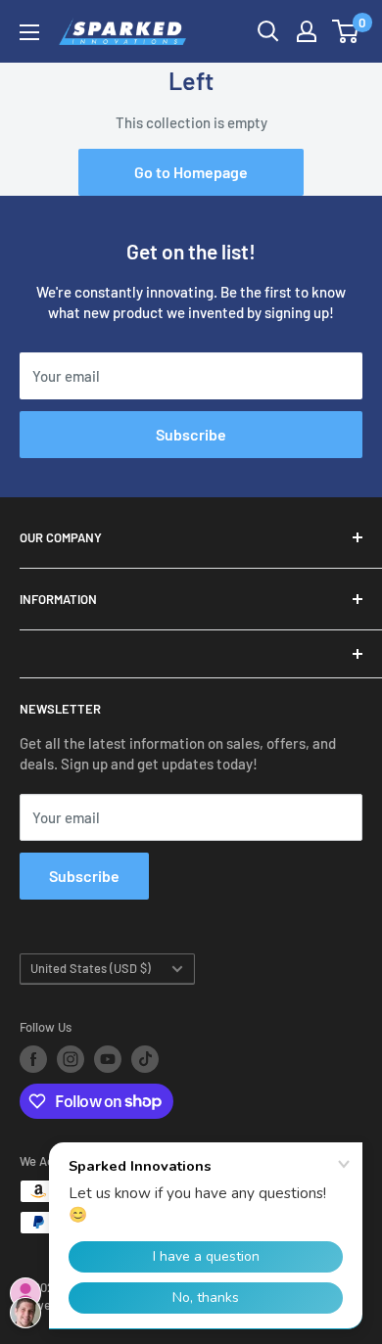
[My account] (306, 31)
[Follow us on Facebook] (33, 1059)
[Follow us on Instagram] (70, 1059)
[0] (346, 31)
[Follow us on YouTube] (107, 1059)
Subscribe (191, 434)
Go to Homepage (191, 171)
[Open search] (268, 31)
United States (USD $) (90, 968)
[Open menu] (29, 32)
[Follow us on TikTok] (145, 1059)
